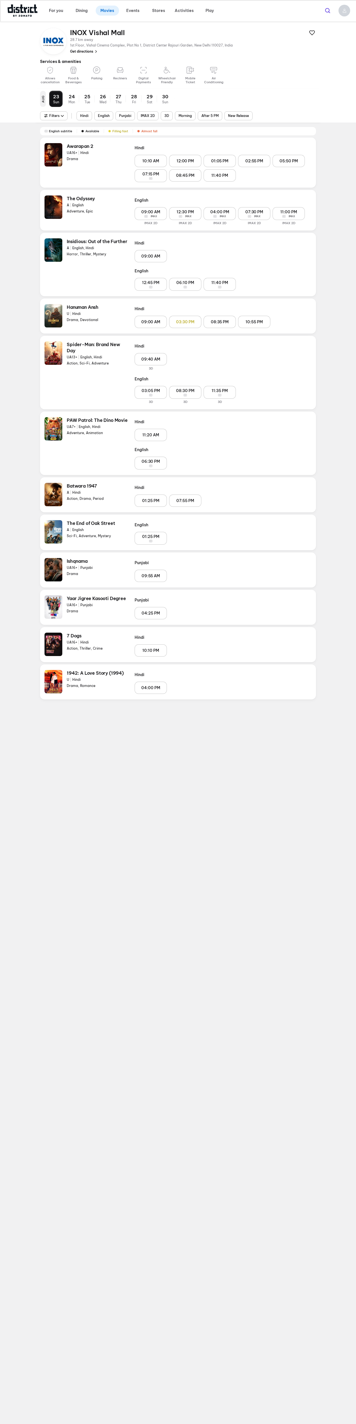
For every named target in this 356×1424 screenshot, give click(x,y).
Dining (82, 10)
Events (132, 10)
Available (92, 131)
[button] (344, 10)
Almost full (149, 131)
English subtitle (60, 131)
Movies (107, 10)
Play (210, 10)
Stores (158, 10)
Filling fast (120, 131)
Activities (184, 10)
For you (56, 10)
